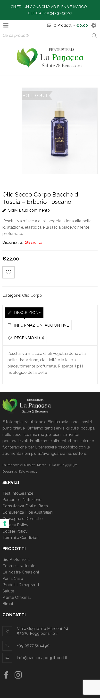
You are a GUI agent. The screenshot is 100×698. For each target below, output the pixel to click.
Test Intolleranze (17, 493)
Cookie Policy (14, 531)
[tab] (24, 312)
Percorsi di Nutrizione (22, 499)
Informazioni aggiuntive (41, 325)
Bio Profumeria (16, 559)
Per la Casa (12, 578)
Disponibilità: (13, 242)
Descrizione (27, 312)
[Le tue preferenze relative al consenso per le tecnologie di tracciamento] (4, 523)
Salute (8, 591)
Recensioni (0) (28, 338)
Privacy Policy (15, 525)
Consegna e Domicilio (22, 518)
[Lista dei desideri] (8, 272)
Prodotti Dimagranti (20, 584)
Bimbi (7, 603)
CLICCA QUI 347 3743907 (50, 13)
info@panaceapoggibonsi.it (42, 657)
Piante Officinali (16, 597)
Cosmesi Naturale (18, 566)
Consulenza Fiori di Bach (25, 506)
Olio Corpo (32, 295)
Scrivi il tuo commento (29, 210)
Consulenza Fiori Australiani (27, 512)
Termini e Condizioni (20, 537)
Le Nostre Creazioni (20, 572)
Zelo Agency (28, 471)
